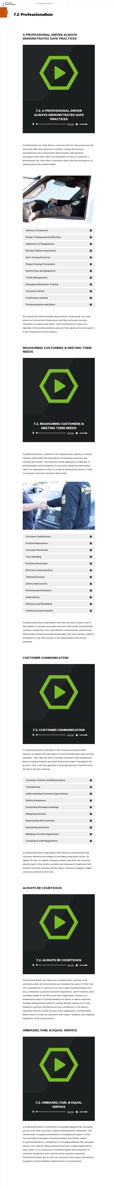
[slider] (82, 124)
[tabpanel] (59, 596)
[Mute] (77, 124)
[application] (58, 124)
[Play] (33, 124)
